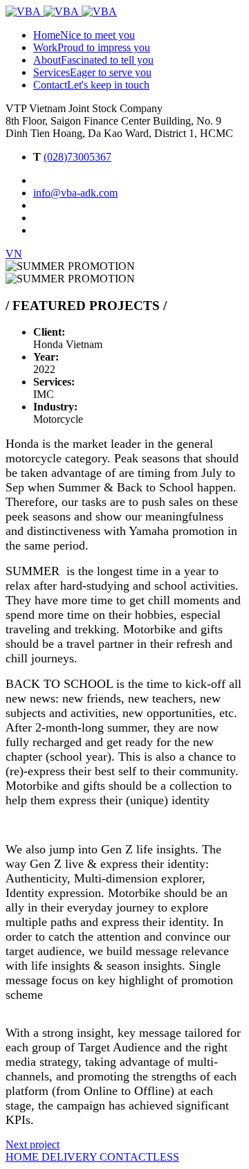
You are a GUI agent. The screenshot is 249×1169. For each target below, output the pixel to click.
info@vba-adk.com (75, 193)
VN (14, 254)
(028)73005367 (77, 157)
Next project (32, 1144)
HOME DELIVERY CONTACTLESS (92, 1157)
